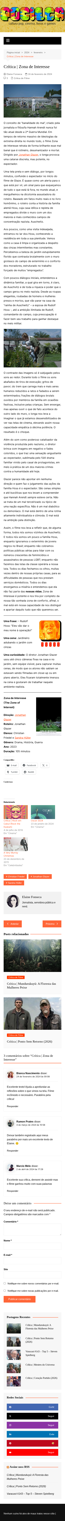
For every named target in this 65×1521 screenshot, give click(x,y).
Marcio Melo (23, 1166)
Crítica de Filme (22, 78)
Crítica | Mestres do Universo (40, 1364)
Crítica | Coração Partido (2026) (41, 1378)
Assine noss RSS (20, 1466)
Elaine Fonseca (14, 74)
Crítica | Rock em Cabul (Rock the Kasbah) (12, 823)
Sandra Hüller (23, 737)
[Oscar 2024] (43, 812)
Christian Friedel (16, 876)
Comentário (11, 1221)
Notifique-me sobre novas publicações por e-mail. (33, 1290)
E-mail (8, 1255)
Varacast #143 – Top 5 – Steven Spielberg (30, 1493)
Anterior (15, 923)
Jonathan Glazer (28, 154)
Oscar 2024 (37, 820)
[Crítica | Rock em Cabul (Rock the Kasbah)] (16, 812)
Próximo (50, 923)
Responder (12, 1106)
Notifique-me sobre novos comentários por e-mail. (33, 1283)
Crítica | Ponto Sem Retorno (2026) (29, 1041)
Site (6, 1269)
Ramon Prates (24, 1121)
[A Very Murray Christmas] (16, 844)
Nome (8, 1240)
